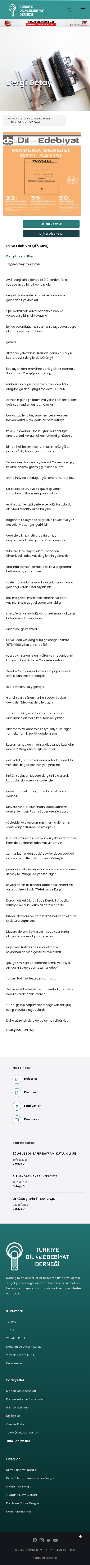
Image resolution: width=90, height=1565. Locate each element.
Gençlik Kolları (16, 1424)
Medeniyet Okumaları (21, 1391)
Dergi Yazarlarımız (18, 1512)
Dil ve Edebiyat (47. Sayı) (25, 122)
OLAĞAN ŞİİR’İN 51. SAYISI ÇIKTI (35, 1199)
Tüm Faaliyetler (18, 1441)
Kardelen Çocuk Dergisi (22, 1503)
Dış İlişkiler (13, 1416)
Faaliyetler (32, 1106)
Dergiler (30, 1092)
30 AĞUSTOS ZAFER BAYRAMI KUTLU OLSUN (44, 1153)
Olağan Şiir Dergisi (19, 1487)
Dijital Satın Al (51, 224)
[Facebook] (35, 1541)
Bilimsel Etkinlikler (18, 1408)
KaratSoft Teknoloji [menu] (45, 1558)
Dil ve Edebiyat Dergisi (37, 118)
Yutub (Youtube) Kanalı (22, 1433)
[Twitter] (48, 1541)
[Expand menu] (83, 10)
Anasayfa (13, 118)
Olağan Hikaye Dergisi (21, 1495)
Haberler (30, 1079)
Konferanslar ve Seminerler (25, 1399)
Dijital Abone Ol (51, 234)
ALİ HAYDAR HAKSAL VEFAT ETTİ (35, 1176)
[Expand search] (70, 10)
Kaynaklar (32, 1119)
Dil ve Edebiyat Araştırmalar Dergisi (30, 1478)
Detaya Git (20, 1163)
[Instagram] (42, 1541)
